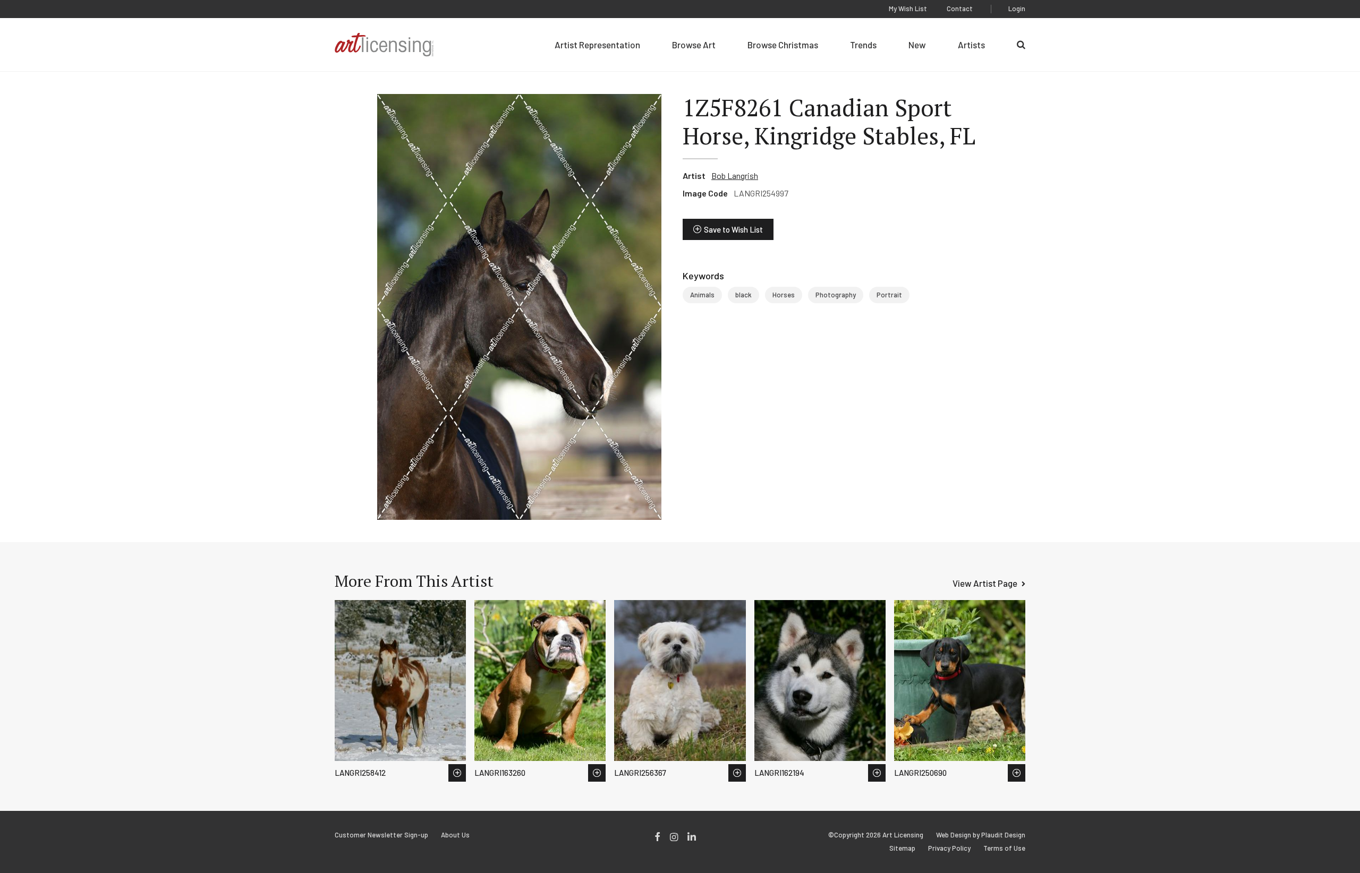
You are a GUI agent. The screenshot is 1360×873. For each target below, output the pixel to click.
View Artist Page (985, 583)
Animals (702, 294)
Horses (783, 294)
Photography (835, 294)
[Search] (1021, 44)
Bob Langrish (734, 175)
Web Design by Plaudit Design (980, 835)
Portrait (889, 294)
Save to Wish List (733, 229)
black (743, 294)
